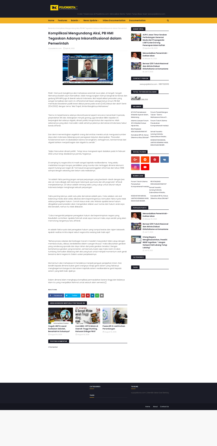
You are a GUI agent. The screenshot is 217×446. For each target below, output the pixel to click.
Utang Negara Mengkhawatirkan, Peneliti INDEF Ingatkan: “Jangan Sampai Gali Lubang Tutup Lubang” (155, 242)
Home (147, 406)
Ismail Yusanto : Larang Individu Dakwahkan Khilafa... (159, 134)
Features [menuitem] (62, 20)
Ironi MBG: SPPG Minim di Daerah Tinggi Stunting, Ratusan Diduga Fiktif (86, 329)
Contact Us (164, 406)
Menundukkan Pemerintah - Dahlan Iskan (155, 54)
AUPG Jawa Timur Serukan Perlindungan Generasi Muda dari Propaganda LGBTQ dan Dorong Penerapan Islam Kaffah (155, 40)
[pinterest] (155, 159)
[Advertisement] (75, 427)
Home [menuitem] (51, 20)
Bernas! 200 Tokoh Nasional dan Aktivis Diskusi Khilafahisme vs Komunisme (155, 66)
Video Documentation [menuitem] (114, 20)
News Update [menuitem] (90, 20)
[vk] (164, 159)
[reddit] (145, 159)
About (155, 406)
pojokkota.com (56, 48)
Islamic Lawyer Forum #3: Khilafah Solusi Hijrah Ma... (140, 123)
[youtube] (145, 167)
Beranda (51, 28)
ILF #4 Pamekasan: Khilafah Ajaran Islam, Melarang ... (140, 114)
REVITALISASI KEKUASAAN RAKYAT (139, 130)
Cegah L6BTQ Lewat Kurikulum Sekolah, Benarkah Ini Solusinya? (59, 329)
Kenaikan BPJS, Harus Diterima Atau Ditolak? (140, 136)
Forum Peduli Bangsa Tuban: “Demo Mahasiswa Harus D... (159, 114)
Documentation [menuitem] (137, 20)
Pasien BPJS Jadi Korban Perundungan (114, 327)
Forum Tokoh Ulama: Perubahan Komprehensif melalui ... (160, 124)
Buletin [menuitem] (74, 20)
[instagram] (135, 167)
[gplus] (135, 159)
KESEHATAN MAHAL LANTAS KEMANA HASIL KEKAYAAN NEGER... (159, 142)
